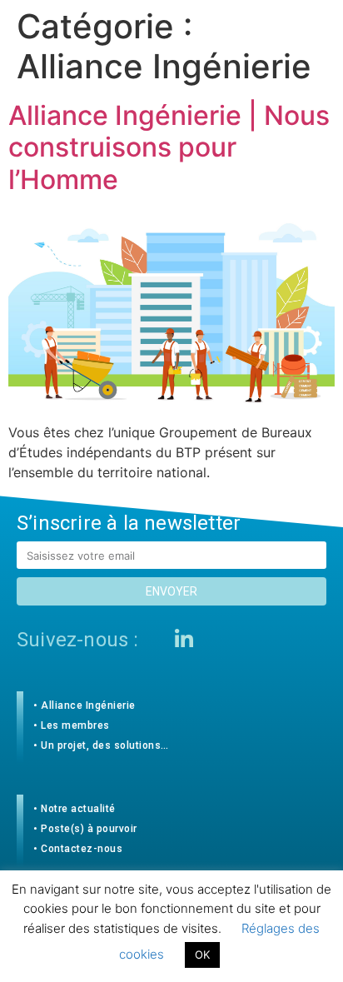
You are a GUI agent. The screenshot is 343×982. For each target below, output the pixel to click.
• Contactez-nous (77, 849)
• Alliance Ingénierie (84, 705)
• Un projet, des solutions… (101, 745)
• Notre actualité (74, 809)
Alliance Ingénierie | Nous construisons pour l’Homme (169, 147)
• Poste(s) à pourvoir (85, 829)
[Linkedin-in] (184, 638)
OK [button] (202, 954)
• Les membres (71, 725)
